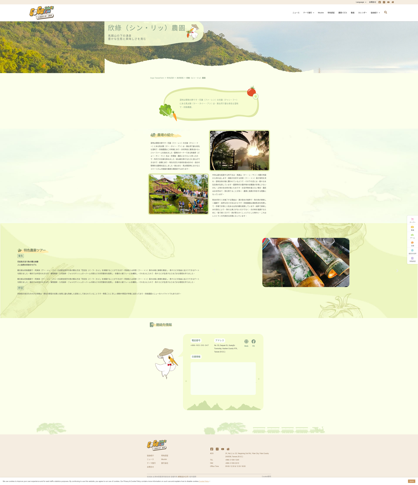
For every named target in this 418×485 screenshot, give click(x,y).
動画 (352, 13)
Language (360, 2)
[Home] (393, 2)
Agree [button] (412, 481)
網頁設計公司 (183, 477)
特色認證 (170, 78)
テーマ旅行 (307, 13)
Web (246, 346)
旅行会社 (164, 463)
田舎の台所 (412, 253)
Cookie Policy (204, 481)
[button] (214, 270)
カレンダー (362, 13)
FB (253, 346)
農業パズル (342, 13)
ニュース (296, 13)
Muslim (321, 13)
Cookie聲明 (266, 477)
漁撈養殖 (180, 78)
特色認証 (331, 13)
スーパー (413, 222)
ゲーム (412, 238)
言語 (412, 246)
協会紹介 (374, 13)
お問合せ (372, 2)
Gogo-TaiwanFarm (157, 78)
